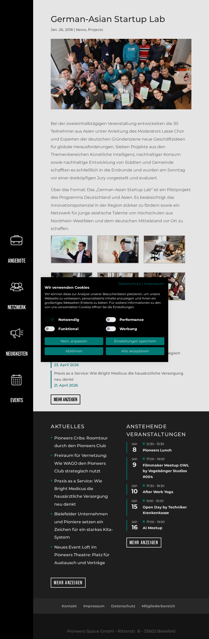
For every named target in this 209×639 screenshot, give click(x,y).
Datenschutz (130, 283)
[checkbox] (50, 319)
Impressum (154, 283)
